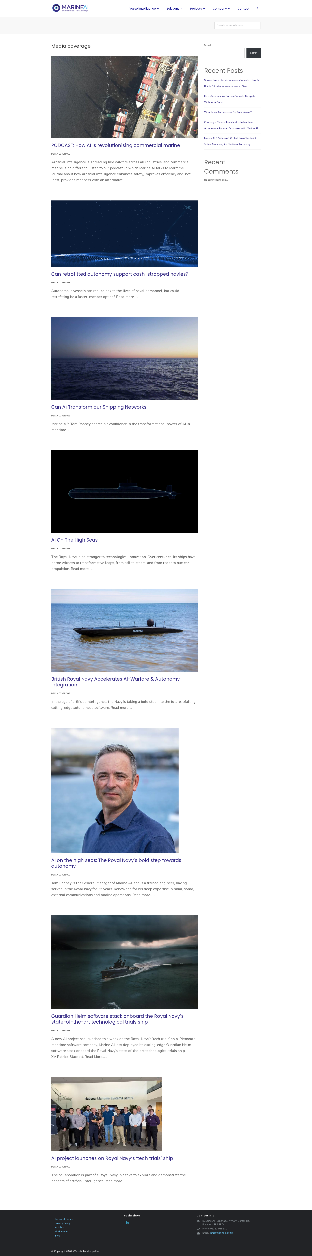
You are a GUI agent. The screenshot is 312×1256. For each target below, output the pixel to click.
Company (220, 9)
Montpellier (93, 1251)
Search (207, 45)
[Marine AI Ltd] (71, 8)
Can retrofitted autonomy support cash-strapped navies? (119, 274)
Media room (61, 1231)
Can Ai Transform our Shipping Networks (98, 407)
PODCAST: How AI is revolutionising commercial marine (115, 145)
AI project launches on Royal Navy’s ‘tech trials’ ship (112, 1158)
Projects (196, 9)
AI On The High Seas (74, 540)
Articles (59, 1227)
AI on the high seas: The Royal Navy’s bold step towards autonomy (116, 863)
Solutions (173, 9)
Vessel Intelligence (142, 9)
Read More (135, 180)
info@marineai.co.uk (221, 1233)
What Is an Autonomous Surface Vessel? (228, 112)
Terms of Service (64, 1219)
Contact (244, 9)
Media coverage (60, 154)
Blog (57, 1235)
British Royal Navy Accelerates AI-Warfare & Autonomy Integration (115, 682)
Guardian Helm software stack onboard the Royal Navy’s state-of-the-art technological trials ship (117, 1019)
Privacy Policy (62, 1223)
